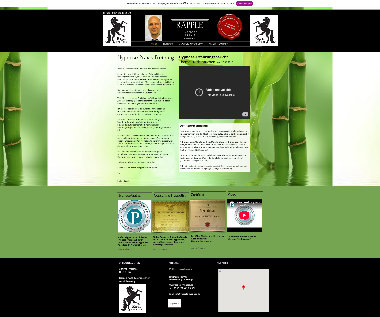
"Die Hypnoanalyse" (153, 82)
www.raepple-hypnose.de (181, 285)
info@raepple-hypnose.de (187, 294)
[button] (191, 44)
